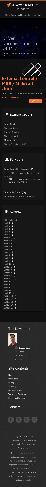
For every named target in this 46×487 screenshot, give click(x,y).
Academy (12, 386)
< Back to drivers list (11, 97)
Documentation (15, 390)
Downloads (13, 378)
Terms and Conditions (17, 394)
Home (11, 375)
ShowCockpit (21, 5)
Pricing (11, 382)
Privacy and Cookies (16, 398)
